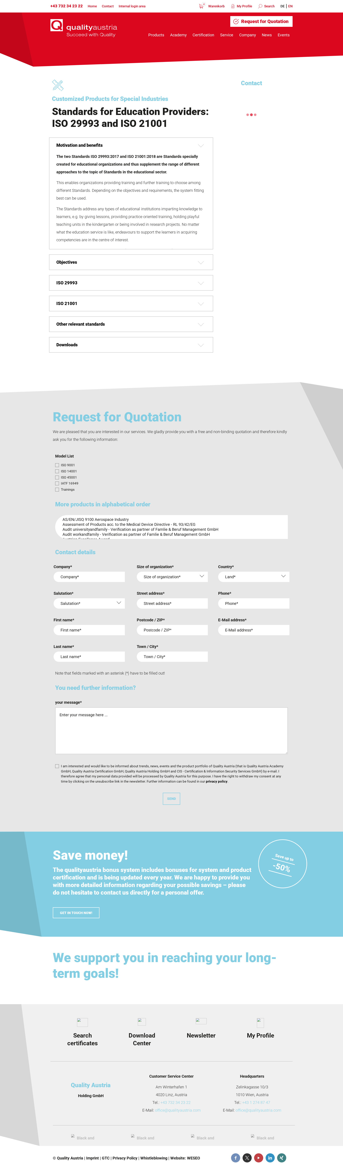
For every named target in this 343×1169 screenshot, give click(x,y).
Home (92, 6)
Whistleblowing (153, 1158)
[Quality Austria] (83, 28)
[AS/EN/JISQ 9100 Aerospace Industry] (170, 519)
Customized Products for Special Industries (110, 98)
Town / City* (147, 646)
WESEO (193, 1158)
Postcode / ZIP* (151, 620)
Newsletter (201, 1035)
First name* (64, 620)
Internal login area (132, 6)
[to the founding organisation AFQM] (84, 1137)
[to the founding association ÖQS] (203, 1137)
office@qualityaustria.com (178, 1110)
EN (290, 6)
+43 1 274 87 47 (256, 1102)
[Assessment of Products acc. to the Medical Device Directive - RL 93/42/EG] (170, 524)
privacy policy (216, 781)
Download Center (142, 1039)
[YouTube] (258, 1157)
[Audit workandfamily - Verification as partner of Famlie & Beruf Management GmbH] (170, 534)
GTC (106, 1158)
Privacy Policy (125, 1158)
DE (282, 6)
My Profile (244, 6)
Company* (63, 566)
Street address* (151, 593)
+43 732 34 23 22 (66, 6)
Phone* (224, 593)
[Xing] (281, 1157)
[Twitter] (247, 1157)
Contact (108, 6)
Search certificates (82, 1039)
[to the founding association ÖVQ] (263, 1137)
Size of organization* (155, 566)
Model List (64, 456)
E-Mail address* (232, 620)
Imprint (92, 1158)
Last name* (64, 646)
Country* (226, 566)
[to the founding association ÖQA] (144, 1137)
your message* (68, 702)
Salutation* (63, 593)
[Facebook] (235, 1157)
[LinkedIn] (270, 1157)
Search (269, 6)
